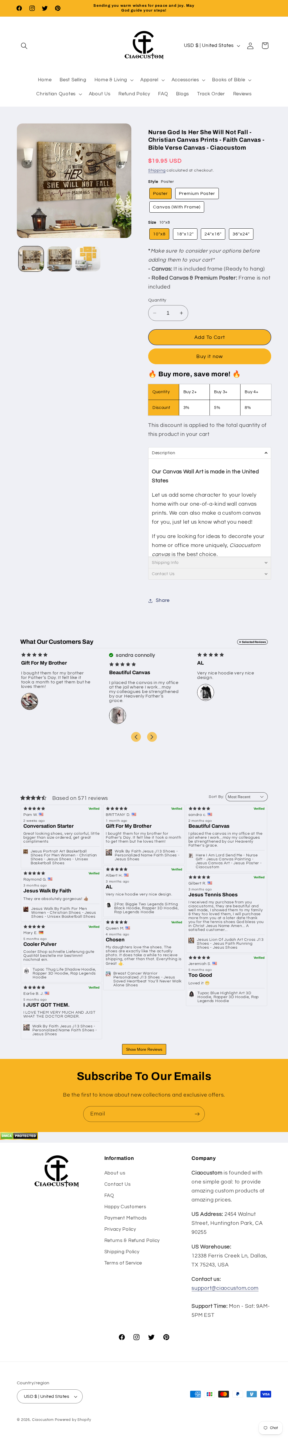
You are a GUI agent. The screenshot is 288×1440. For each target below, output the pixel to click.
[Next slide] (152, 737)
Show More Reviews (144, 1049)
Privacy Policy (120, 1229)
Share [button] (163, 600)
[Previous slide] (136, 737)
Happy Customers (125, 1206)
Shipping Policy (122, 1251)
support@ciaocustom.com (225, 1288)
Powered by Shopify (73, 1420)
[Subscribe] (197, 1114)
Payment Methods (125, 1218)
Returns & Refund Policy (132, 1240)
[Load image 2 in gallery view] (59, 258)
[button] (24, 45)
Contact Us (117, 1184)
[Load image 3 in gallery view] (87, 258)
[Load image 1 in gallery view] (31, 258)
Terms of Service (123, 1263)
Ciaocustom (43, 1420)
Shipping (157, 170)
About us (114, 1173)
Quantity (157, 300)
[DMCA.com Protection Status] (19, 1138)
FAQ (109, 1195)
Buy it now (209, 356)
